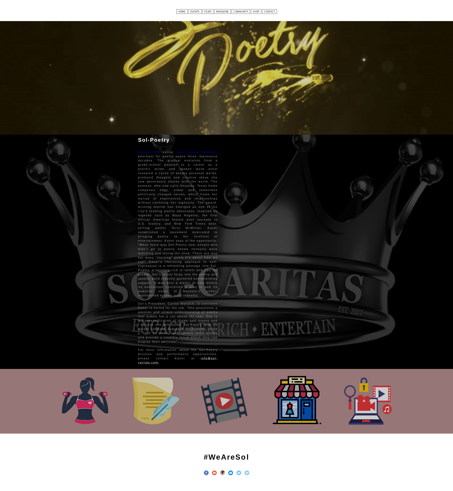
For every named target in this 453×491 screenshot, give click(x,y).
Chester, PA (149, 152)
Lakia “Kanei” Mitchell (197, 152)
